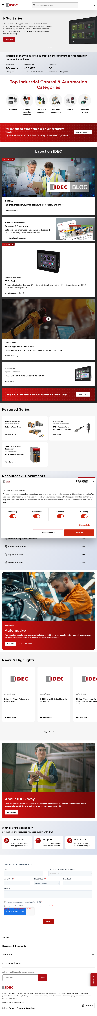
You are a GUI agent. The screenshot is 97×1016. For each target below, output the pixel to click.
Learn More (9, 39)
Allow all (79, 533)
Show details (84, 525)
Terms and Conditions (26, 1008)
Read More (10, 644)
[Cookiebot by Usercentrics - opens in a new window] (78, 481)
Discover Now (11, 812)
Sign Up (42, 978)
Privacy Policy (8, 1008)
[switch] (36, 516)
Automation (12, 110)
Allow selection (48, 533)
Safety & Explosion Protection (26, 112)
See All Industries (26, 644)
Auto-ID (70, 110)
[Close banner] (93, 481)
